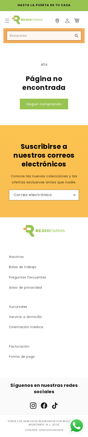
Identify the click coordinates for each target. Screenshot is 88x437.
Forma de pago (22, 356)
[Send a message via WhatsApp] (77, 426)
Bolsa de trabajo (23, 267)
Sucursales (18, 306)
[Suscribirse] (74, 195)
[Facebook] (44, 406)
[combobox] (44, 35)
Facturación (19, 346)
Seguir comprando (44, 104)
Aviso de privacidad (25, 287)
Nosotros (16, 257)
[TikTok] (55, 406)
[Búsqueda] (76, 35)
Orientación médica (26, 327)
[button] (7, 21)
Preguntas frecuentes (27, 277)
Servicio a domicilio (25, 317)
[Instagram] (33, 406)
